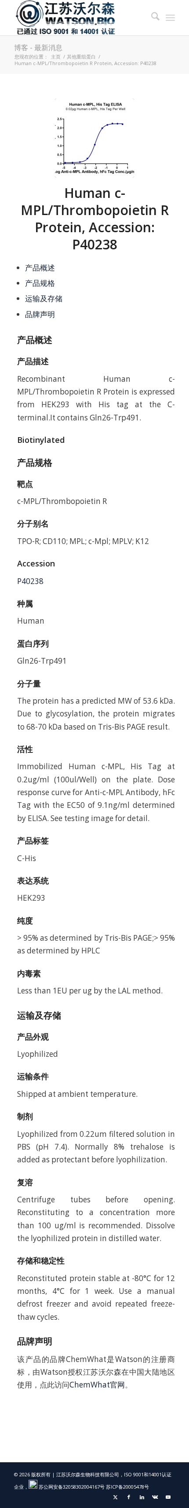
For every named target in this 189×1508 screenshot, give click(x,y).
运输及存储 (43, 298)
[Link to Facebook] (128, 1497)
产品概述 (40, 268)
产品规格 (40, 283)
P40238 (30, 581)
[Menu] (170, 17)
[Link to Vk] (155, 1497)
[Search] (151, 17)
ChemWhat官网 (97, 1385)
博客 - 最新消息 (38, 47)
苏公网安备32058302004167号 (71, 1486)
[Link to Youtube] (168, 1497)
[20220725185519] (94, 138)
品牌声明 (40, 314)
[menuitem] (151, 17)
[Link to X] (115, 1497)
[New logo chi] (78, 17)
